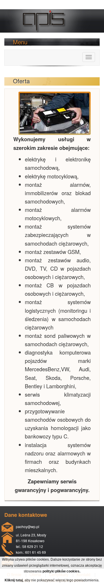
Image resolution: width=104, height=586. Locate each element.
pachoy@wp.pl (27, 526)
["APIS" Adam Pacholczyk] (48, 15)
